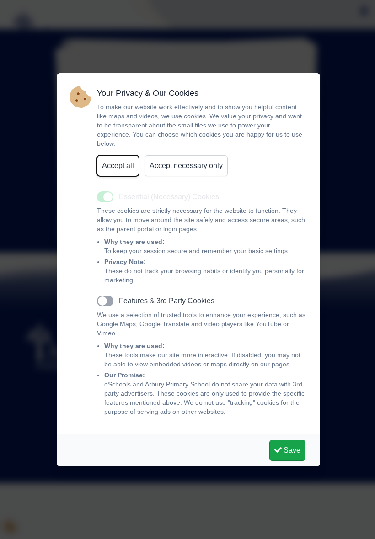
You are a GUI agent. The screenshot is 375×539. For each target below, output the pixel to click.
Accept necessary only (186, 165)
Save (291, 450)
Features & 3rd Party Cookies (166, 301)
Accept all (118, 165)
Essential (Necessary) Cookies (169, 197)
